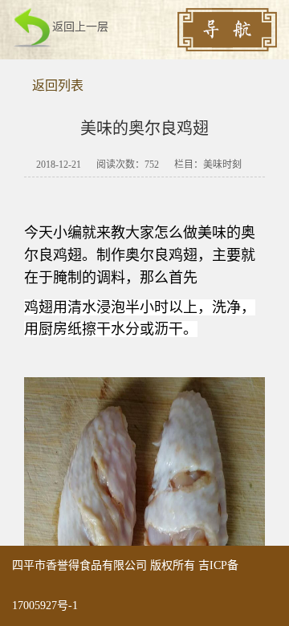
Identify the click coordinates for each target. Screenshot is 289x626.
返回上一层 (80, 27)
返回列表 (57, 85)
